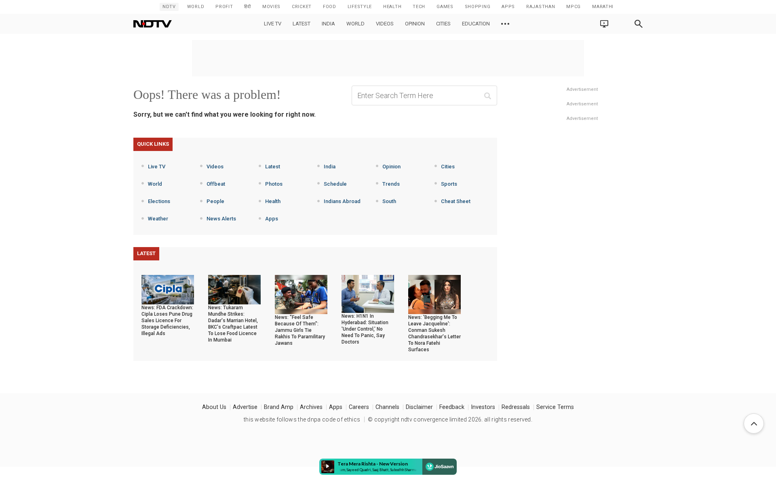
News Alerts (221, 219)
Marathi (603, 6)
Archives (311, 407)
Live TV (272, 24)
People (215, 201)
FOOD (329, 6)
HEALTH (392, 6)
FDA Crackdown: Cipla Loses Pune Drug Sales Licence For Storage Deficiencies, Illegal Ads (167, 320)
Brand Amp (278, 407)
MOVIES (271, 6)
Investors (483, 407)
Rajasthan (540, 6)
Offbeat (216, 184)
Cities (443, 24)
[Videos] (505, 24)
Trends (391, 184)
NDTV (169, 6)
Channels (387, 407)
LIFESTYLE (360, 6)
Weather (158, 219)
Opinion (415, 24)
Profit (224, 6)
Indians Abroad (342, 201)
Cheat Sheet (455, 201)
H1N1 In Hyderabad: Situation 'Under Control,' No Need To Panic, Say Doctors (365, 329)
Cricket (302, 6)
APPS (508, 6)
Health (272, 201)
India (328, 24)
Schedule (335, 184)
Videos (385, 24)
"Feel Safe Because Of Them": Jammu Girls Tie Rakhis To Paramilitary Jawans (300, 330)
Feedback (451, 407)
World (196, 6)
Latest (301, 24)
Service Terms (555, 407)
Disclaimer (419, 407)
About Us (214, 407)
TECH (419, 6)
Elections (159, 201)
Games (444, 6)
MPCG (573, 6)
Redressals (516, 407)
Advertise (245, 407)
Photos (274, 184)
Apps (271, 219)
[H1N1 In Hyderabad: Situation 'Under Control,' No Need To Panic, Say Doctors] (368, 293)
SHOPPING (478, 6)
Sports (449, 184)
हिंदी (247, 6)
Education (476, 24)
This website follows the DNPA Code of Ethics (302, 419)
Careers (359, 407)
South (389, 201)
